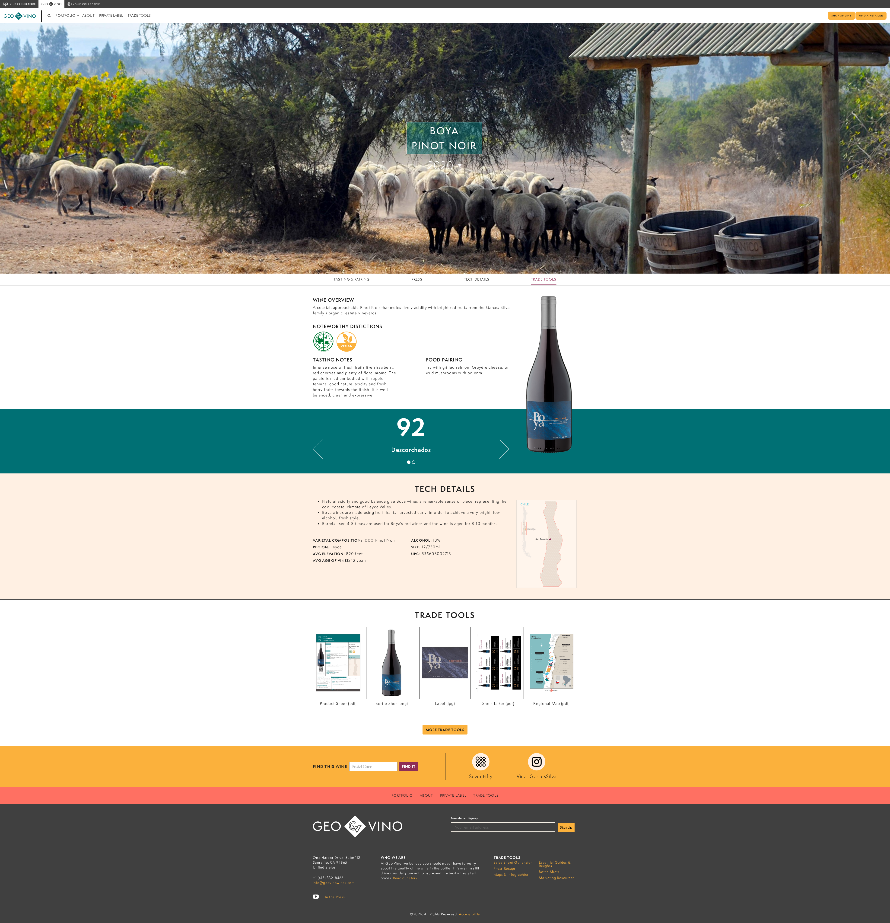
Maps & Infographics (511, 874)
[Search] (49, 15)
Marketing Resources (557, 877)
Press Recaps (505, 868)
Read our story (405, 878)
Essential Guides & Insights (555, 864)
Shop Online (841, 15)
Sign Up (566, 827)
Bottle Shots (549, 871)
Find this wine (330, 766)
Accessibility (469, 914)
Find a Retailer (871, 15)
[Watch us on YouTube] (316, 897)
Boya (444, 131)
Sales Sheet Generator (513, 862)
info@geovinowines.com (334, 882)
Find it (409, 766)
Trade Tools (139, 15)
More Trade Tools (445, 729)
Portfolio (65, 15)
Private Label (111, 15)
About (88, 15)
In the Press (335, 897)
